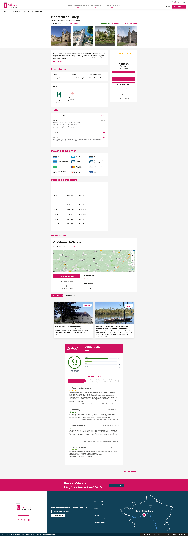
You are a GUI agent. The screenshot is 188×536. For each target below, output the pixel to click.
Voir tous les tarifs (123, 68)
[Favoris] (178, 2)
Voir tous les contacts (123, 89)
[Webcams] (172, 2)
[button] (181, 2)
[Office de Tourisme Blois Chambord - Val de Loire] (10, 4)
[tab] (77, 188)
